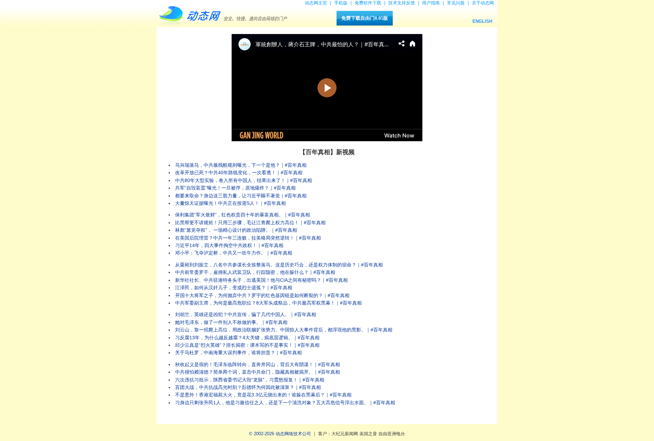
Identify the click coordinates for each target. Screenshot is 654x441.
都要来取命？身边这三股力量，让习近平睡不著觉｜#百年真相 (241, 195)
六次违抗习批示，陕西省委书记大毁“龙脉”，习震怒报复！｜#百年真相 (249, 379)
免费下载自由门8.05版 (364, 18)
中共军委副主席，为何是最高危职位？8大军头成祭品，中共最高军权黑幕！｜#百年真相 (268, 303)
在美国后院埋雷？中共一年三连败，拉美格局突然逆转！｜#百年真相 (248, 238)
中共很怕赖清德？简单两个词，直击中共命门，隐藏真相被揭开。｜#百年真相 (257, 372)
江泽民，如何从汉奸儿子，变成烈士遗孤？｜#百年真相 (233, 287)
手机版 (340, 2)
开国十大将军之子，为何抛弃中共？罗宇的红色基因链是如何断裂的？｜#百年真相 (262, 295)
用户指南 (431, 2)
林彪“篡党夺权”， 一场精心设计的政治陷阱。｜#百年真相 (236, 230)
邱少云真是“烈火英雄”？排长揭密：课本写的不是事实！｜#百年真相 (247, 345)
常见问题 (456, 2)
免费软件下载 (368, 2)
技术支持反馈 (401, 2)
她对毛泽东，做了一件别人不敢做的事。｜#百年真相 (231, 322)
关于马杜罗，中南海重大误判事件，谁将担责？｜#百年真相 (238, 352)
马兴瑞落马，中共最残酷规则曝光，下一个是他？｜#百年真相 (241, 165)
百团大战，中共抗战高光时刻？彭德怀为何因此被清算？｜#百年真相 (248, 387)
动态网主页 (316, 2)
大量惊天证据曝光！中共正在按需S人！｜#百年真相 (230, 203)
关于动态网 (483, 2)
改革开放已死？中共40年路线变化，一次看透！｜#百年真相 (238, 172)
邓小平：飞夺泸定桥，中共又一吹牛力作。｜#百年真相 (233, 253)
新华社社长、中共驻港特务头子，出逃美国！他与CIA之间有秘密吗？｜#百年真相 (261, 280)
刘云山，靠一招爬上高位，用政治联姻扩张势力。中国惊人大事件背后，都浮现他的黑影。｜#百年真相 (283, 329)
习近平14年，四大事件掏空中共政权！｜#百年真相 (229, 245)
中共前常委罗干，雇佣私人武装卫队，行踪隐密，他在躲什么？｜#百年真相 (255, 272)
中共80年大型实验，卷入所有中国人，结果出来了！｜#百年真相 (243, 180)
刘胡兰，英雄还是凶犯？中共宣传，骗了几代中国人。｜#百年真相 (245, 314)
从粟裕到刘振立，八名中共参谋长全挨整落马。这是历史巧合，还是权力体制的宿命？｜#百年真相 (279, 264)
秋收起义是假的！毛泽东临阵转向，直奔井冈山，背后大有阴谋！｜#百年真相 (257, 364)
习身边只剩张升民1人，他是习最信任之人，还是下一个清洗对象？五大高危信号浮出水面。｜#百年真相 (285, 402)
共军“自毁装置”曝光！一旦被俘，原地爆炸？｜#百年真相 (235, 188)
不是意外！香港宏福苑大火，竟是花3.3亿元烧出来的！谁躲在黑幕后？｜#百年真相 (263, 394)
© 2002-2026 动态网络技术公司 (280, 433)
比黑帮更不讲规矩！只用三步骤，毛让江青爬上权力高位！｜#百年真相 (250, 222)
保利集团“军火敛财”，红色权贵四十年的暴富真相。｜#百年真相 (242, 214)
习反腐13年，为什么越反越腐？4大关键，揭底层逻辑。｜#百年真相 (247, 337)
